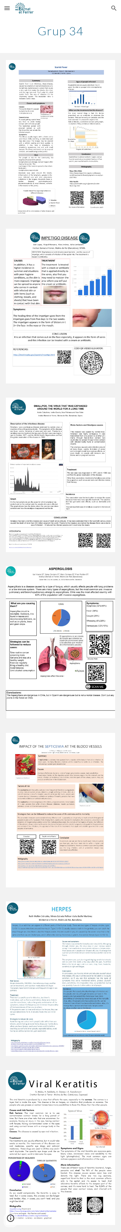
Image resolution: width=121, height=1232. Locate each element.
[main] (60, 31)
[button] (7, 8)
